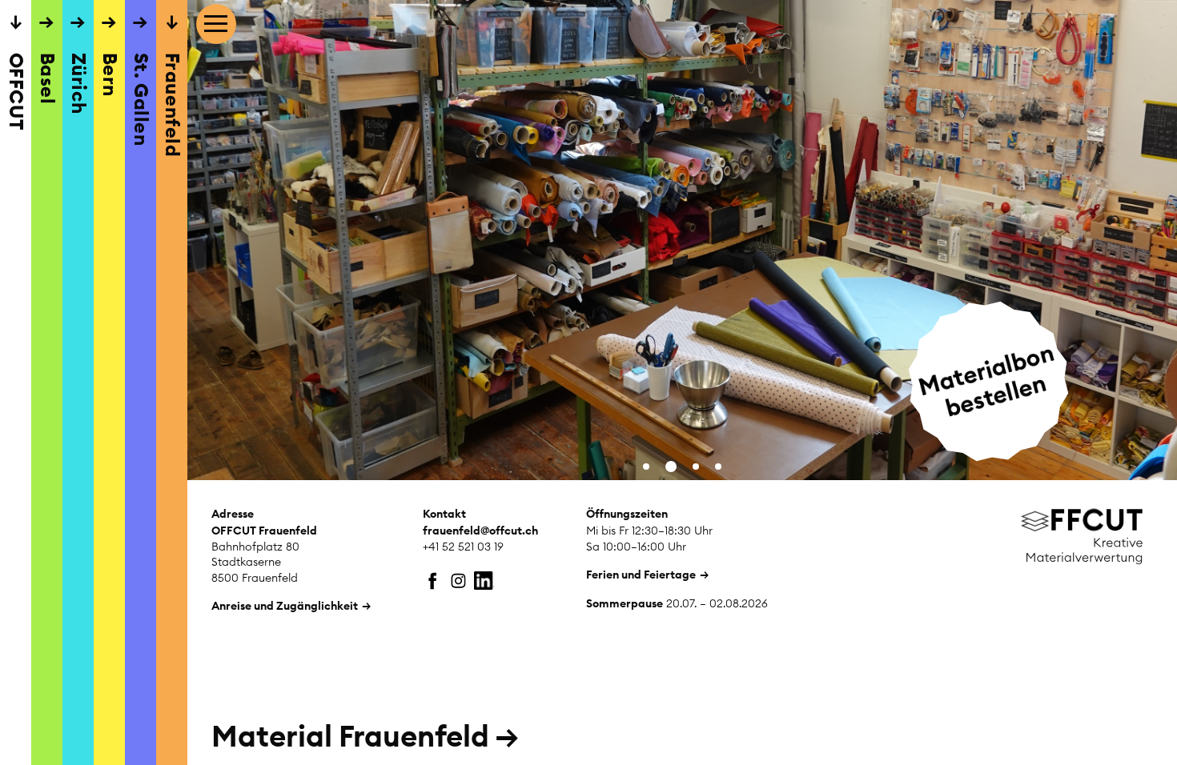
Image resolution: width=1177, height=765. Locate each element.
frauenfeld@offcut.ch (480, 530)
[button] (646, 466)
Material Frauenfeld (365, 736)
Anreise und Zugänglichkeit (284, 606)
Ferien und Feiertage (641, 574)
